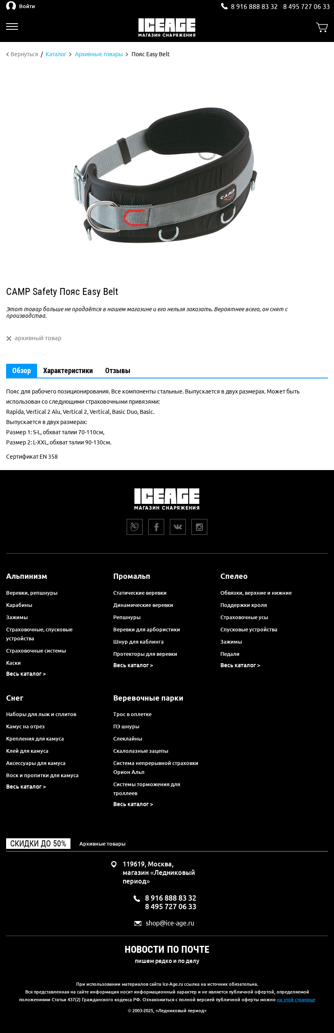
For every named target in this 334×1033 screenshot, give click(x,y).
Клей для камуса (27, 751)
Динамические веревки (143, 605)
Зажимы (17, 617)
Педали (230, 654)
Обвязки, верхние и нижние (256, 593)
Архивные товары (102, 843)
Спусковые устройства (248, 629)
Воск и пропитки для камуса (42, 775)
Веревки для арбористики (146, 629)
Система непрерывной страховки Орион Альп (155, 767)
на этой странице (296, 999)
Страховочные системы (36, 650)
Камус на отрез (25, 726)
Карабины (19, 605)
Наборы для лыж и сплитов (41, 714)
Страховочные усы (244, 617)
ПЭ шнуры (126, 726)
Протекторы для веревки (145, 654)
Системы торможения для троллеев (146, 788)
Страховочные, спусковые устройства (39, 633)
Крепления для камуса (35, 738)
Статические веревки (140, 593)
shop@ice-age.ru (170, 923)
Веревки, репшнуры (31, 593)
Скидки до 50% (38, 843)
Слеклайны (127, 738)
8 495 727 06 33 (306, 6)
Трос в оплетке (132, 714)
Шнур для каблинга (138, 641)
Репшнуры (127, 617)
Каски (13, 663)
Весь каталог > (26, 673)
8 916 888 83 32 (254, 6)
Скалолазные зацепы (140, 751)
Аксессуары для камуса (36, 763)
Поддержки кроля (243, 605)
